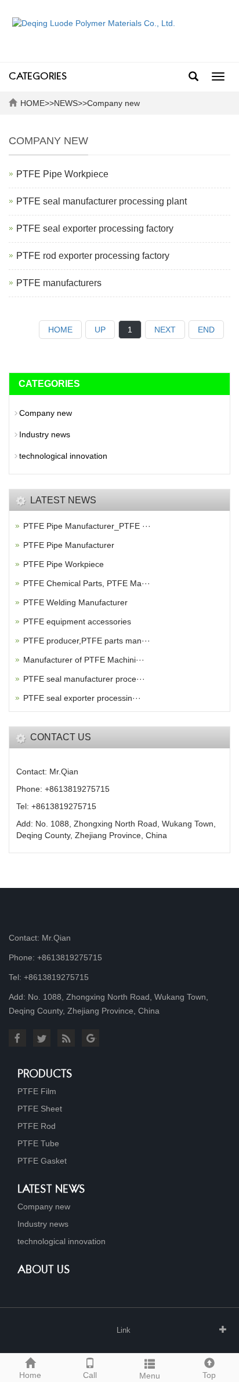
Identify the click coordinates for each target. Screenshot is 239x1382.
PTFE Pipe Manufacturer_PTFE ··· (87, 526)
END (206, 329)
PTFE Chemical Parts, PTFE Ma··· (86, 583)
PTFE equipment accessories (77, 621)
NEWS (66, 103)
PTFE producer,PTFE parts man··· (86, 640)
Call (90, 1375)
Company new (113, 103)
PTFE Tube (38, 1143)
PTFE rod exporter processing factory (92, 256)
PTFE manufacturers (59, 283)
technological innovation (63, 455)
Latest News (51, 1190)
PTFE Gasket (42, 1160)
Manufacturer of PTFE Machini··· (83, 659)
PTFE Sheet (39, 1108)
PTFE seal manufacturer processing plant (101, 201)
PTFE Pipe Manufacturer (68, 545)
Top (209, 1375)
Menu (149, 1375)
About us (43, 1270)
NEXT (165, 329)
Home (30, 1375)
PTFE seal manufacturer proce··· (84, 678)
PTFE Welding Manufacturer (75, 602)
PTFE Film (36, 1091)
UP (100, 329)
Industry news (44, 434)
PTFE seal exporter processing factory (94, 228)
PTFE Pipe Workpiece (62, 174)
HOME (32, 103)
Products (45, 1075)
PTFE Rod (36, 1126)
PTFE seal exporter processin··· (82, 698)
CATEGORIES (38, 77)
